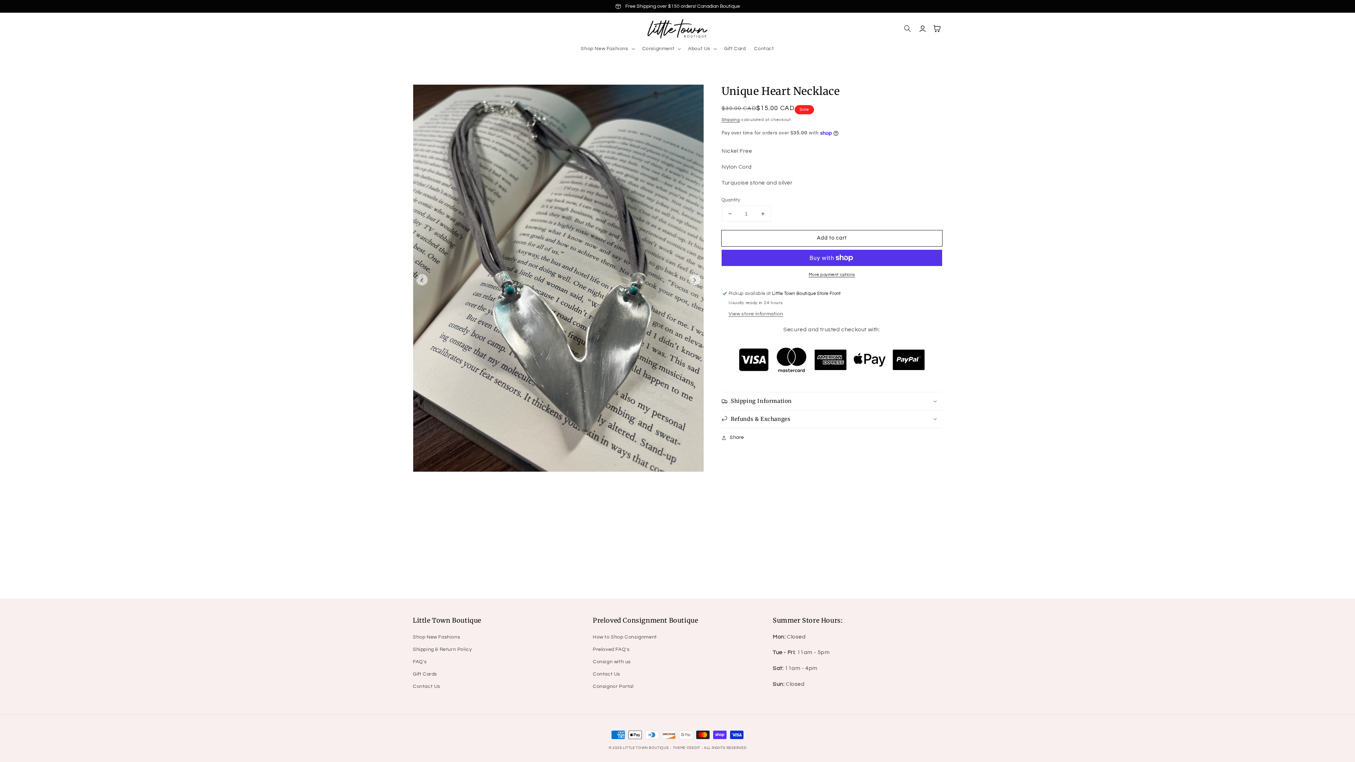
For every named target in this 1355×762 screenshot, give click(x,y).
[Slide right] (694, 279)
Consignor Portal (613, 686)
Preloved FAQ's (611, 649)
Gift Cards (425, 674)
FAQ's (420, 661)
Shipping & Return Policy (442, 649)
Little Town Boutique (646, 748)
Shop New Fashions (436, 637)
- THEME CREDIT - (687, 748)
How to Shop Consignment (625, 637)
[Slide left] (422, 279)
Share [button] (737, 437)
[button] (607, 48)
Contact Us (426, 686)
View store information (756, 314)
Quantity (731, 200)
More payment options (832, 274)
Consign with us (612, 661)
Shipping (731, 119)
